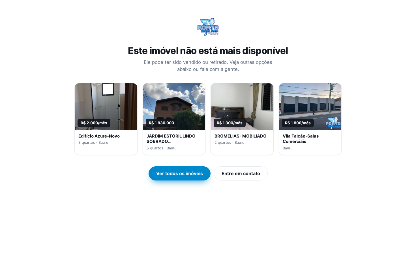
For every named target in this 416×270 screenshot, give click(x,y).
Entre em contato (241, 173)
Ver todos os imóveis (179, 173)
